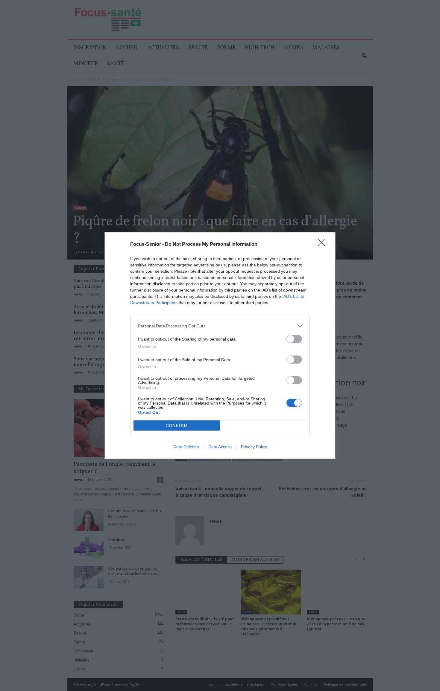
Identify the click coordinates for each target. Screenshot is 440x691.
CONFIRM (177, 425)
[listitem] (220, 326)
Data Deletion (186, 446)
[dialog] (220, 345)
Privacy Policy (254, 446)
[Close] (323, 244)
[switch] (294, 339)
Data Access (220, 446)
